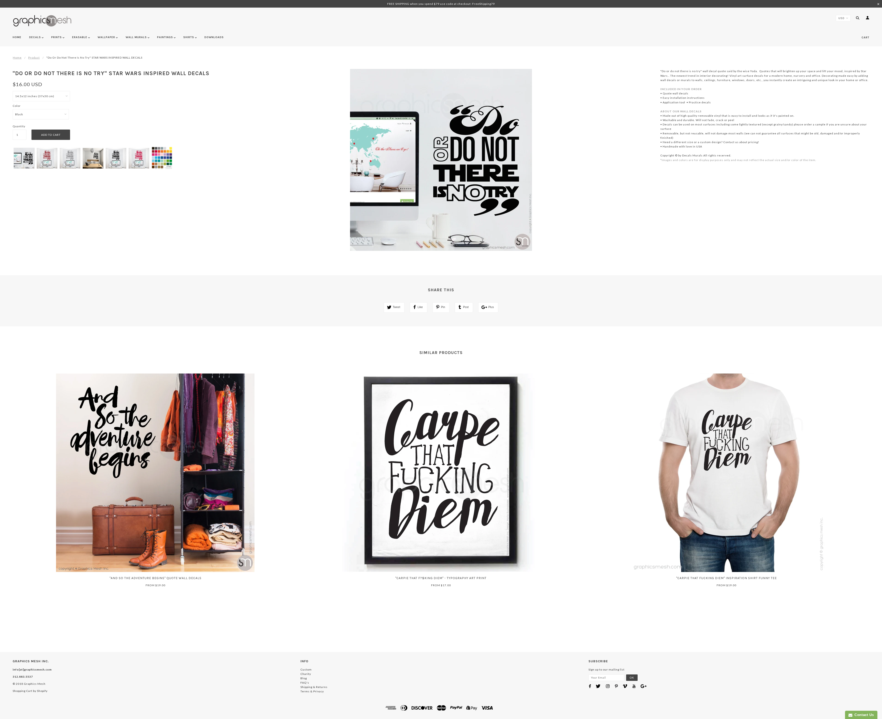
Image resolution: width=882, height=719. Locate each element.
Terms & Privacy (312, 691)
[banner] (42, 20)
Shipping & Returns (314, 687)
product (34, 57)
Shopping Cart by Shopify (30, 691)
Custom (306, 669)
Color (17, 106)
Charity (305, 674)
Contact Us (863, 715)
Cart (865, 37)
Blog (303, 678)
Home (17, 57)
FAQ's (304, 682)
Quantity (19, 126)
